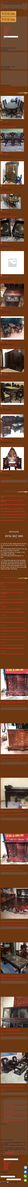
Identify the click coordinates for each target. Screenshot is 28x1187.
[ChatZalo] (25, 1167)
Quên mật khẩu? (5, 1185)
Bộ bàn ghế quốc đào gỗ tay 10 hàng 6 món (11, 445)
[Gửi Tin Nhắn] (25, 1180)
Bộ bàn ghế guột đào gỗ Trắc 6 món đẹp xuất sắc (13, 159)
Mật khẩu (3, 1179)
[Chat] (25, 1172)
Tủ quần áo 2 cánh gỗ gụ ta (7, 192)
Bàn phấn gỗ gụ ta (5, 477)
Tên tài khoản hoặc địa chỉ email (9, 1175)
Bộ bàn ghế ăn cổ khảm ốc (7, 412)
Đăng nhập (3, 1182)
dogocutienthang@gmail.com (11, 1154)
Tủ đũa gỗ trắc (4, 314)
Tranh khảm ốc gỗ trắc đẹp (7, 249)
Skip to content (4, 1)
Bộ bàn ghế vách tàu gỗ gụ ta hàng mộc (10, 347)
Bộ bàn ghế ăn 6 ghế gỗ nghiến (8, 216)
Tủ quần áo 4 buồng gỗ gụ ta (8, 379)
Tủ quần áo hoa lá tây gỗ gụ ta (8, 281)
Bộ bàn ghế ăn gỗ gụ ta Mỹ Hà (8, 126)
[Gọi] (25, 1176)
